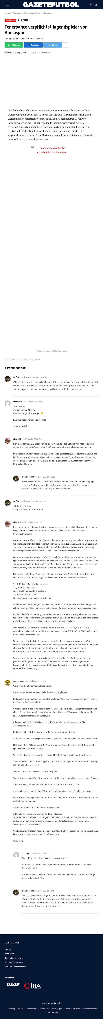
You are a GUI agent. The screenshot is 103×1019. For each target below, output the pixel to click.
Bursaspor (10, 359)
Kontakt (8, 949)
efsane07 (17, 439)
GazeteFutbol (53, 1012)
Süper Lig (11, 1008)
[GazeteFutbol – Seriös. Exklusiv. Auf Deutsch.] (51, 4)
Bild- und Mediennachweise (16, 966)
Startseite (8, 13)
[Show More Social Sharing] (65, 45)
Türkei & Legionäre (72, 1008)
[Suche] (95, 5)
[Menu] (7, 5)
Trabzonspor (57, 1008)
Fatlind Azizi (22, 359)
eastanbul (17, 402)
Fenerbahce (10, 20)
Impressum (9, 953)
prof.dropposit (19, 377)
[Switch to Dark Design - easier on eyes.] (91, 5)
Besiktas (21, 1008)
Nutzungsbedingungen (14, 962)
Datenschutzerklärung (14, 958)
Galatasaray (44, 1008)
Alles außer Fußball (90, 1008)
